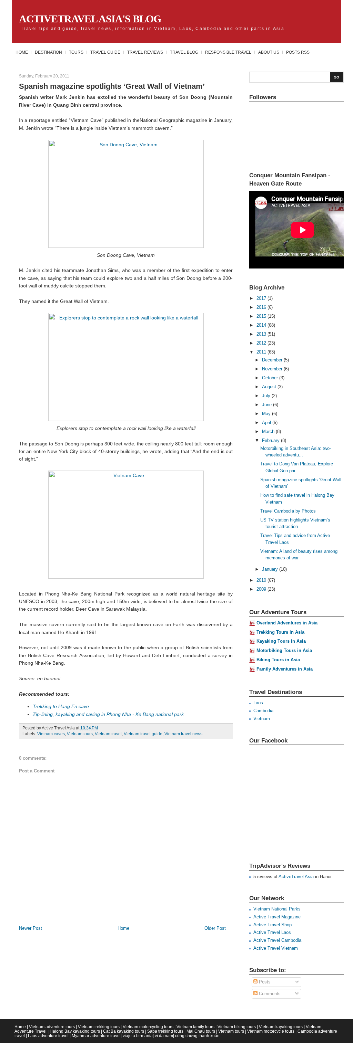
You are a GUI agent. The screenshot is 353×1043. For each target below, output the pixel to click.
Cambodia (263, 710)
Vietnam (261, 718)
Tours (76, 52)
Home (22, 52)
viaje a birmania (138, 1035)
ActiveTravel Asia (296, 876)
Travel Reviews (145, 52)
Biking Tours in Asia (278, 659)
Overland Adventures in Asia (286, 622)
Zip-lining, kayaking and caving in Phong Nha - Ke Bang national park (108, 714)
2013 (262, 334)
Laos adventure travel (48, 1035)
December (273, 359)
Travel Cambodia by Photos (288, 511)
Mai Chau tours (200, 1031)
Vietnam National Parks (277, 909)
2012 (262, 343)
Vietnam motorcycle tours (270, 1031)
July (267, 395)
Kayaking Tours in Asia (281, 641)
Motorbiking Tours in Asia (284, 650)
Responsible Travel (228, 52)
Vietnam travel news (183, 733)
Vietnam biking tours (237, 1026)
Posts (264, 981)
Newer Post (30, 928)
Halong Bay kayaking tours (75, 1031)
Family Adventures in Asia (284, 669)
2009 (262, 589)
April (267, 422)
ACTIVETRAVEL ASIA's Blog (90, 18)
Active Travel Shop (272, 924)
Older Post (215, 928)
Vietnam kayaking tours (281, 1026)
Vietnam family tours (195, 1026)
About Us (268, 52)
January (270, 569)
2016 (262, 307)
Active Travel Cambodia (277, 940)
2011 (262, 352)
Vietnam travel (108, 733)
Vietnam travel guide (143, 733)
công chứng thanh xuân (197, 1035)
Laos (258, 702)
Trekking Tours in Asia (280, 632)
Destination (48, 52)
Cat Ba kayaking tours (123, 1031)
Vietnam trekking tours (99, 1026)
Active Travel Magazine (277, 916)
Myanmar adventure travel (96, 1035)
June (267, 404)
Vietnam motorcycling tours (148, 1026)
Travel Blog (184, 52)
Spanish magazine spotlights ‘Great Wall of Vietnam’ (112, 86)
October (270, 377)
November (273, 368)
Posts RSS (298, 52)
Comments (269, 993)
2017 (262, 298)
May (267, 413)
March (269, 431)
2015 (262, 316)
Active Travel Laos (272, 932)
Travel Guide (105, 52)
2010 (262, 580)
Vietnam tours (80, 733)
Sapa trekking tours (165, 1031)
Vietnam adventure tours (52, 1026)
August (270, 386)
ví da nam (164, 1035)
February (271, 440)
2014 (262, 325)
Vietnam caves (51, 733)
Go (336, 77)
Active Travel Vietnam (275, 948)
